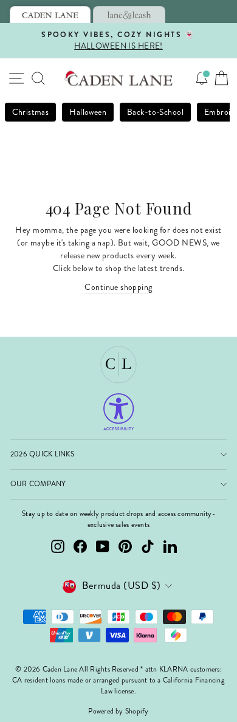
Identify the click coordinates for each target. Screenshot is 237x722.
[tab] (50, 14)
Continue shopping (118, 287)
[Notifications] (202, 78)
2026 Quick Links (42, 454)
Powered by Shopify (118, 711)
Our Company (38, 484)
